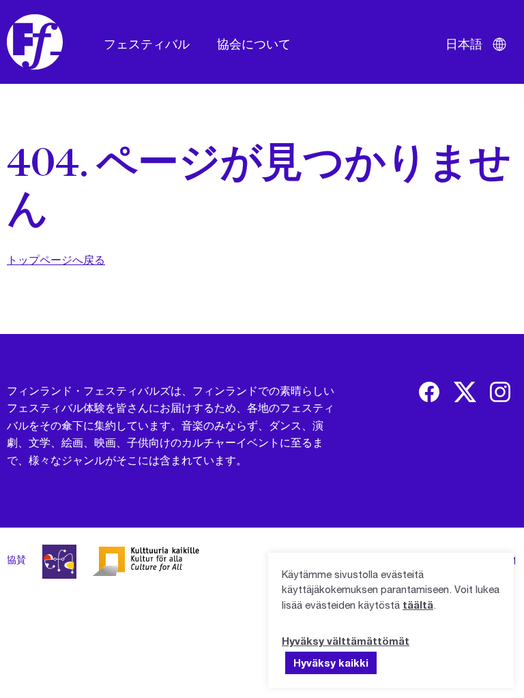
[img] (429, 392)
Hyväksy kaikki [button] (330, 662)
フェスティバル (147, 43)
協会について (254, 43)
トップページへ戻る (56, 259)
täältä (418, 604)
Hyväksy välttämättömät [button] (345, 641)
